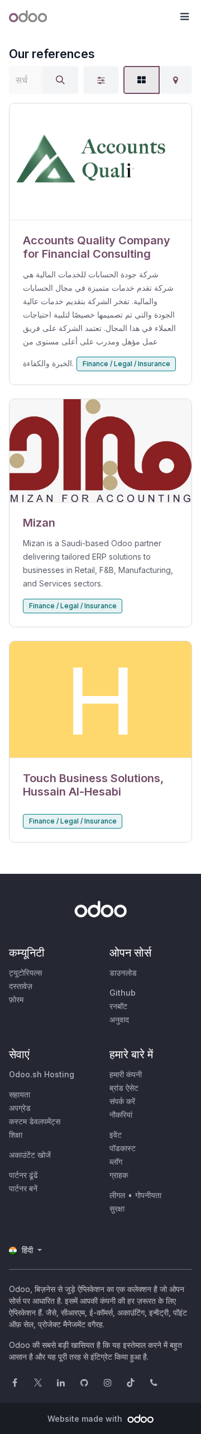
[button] (184, 17)
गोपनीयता (148, 1195)
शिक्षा (15, 1134)
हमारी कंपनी (125, 1074)
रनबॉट (118, 1006)
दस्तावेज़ (20, 986)
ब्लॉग (115, 1161)
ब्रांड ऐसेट (123, 1087)
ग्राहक (118, 1175)
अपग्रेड (20, 1108)
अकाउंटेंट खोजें (30, 1154)
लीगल (117, 1195)
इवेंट (115, 1134)
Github (122, 992)
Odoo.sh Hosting (41, 1074)
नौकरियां (120, 1114)
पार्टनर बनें (23, 1188)
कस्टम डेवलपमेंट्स (34, 1121)
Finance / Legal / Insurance (126, 363)
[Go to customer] (100, 161)
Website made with (86, 1418)
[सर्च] (60, 80)
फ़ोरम (16, 999)
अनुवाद (119, 1019)
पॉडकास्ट (122, 1148)
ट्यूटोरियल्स (25, 972)
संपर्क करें (122, 1101)
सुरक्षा (117, 1208)
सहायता (19, 1094)
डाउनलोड (123, 972)
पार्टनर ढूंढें (23, 1175)
